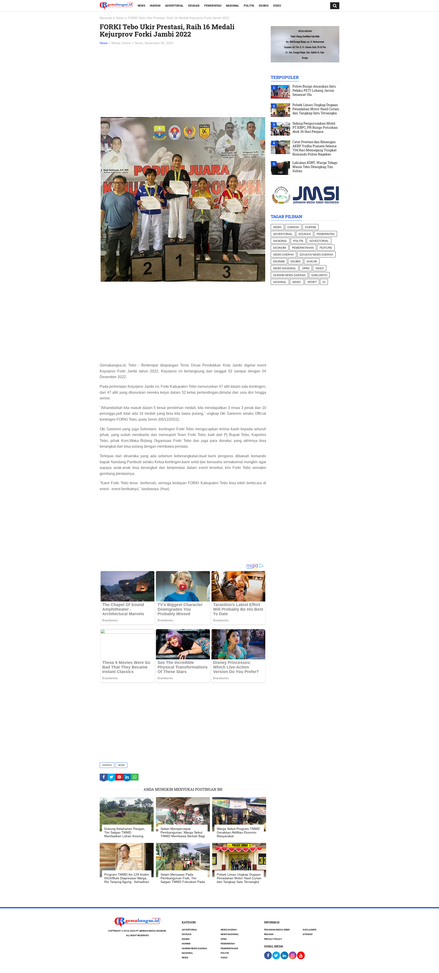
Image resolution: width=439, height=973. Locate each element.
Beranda (106, 18)
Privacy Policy (273, 939)
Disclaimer (309, 929)
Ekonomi (279, 247)
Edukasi (194, 5)
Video (277, 5)
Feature (326, 247)
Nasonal (279, 282)
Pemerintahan (303, 247)
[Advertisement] (183, 80)
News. (296, 282)
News (141, 5)
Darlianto (319, 275)
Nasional (232, 5)
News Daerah (283, 254)
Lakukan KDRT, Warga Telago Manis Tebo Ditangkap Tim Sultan (314, 167)
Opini (305, 268)
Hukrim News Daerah (289, 275)
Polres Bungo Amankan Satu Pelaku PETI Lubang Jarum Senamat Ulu (314, 90)
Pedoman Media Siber (277, 929)
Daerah (107, 765)
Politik (249, 5)
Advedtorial (319, 241)
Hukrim (155, 5)
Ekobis (263, 5)
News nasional (284, 268)
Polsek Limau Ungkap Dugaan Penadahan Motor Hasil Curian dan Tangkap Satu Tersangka (315, 109)
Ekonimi (279, 261)
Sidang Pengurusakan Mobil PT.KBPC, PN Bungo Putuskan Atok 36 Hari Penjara (315, 127)
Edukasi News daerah (316, 254)
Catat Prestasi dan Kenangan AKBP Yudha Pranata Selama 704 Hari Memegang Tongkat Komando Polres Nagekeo (314, 148)
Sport (312, 282)
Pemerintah (212, 5)
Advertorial (174, 5)
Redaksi (268, 934)
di (324, 282)
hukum (312, 261)
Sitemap (308, 934)
